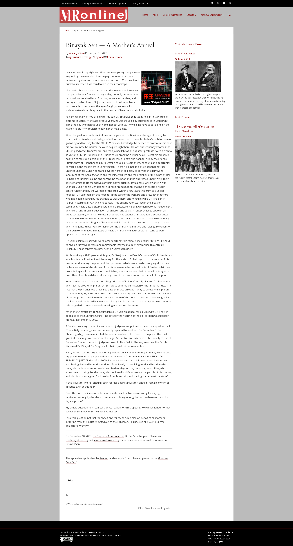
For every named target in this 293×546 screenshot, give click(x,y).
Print (70, 480)
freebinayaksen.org (77, 440)
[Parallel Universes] (198, 76)
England (99, 57)
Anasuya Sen (76, 53)
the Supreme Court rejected (108, 436)
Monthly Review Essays (188, 44)
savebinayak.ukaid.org (106, 440)
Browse (190, 14)
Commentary (114, 57)
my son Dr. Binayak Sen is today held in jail (131, 116)
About (155, 14)
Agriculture (74, 57)
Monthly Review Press (92, 3)
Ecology (86, 57)
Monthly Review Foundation (220, 532)
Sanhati (103, 458)
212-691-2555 (217, 542)
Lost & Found (183, 117)
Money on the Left (140, 3)
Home (145, 14)
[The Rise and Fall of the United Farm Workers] (197, 155)
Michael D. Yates (183, 136)
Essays (212, 14)
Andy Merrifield (182, 58)
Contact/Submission (172, 14)
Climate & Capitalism (117, 3)
